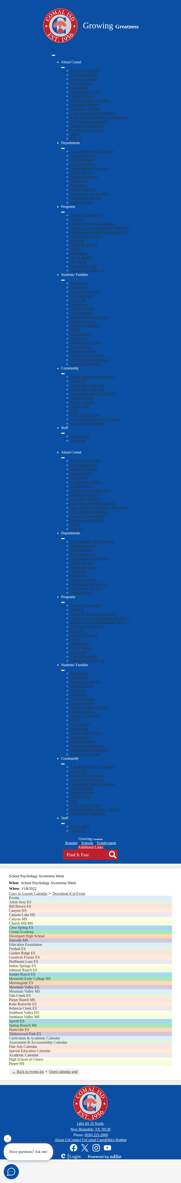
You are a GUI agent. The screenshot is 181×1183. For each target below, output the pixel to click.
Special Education (83, 266)
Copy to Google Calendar (28, 894)
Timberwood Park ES (25, 1034)
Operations (78, 181)
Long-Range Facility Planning (92, 113)
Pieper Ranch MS (22, 1000)
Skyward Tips (80, 347)
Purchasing (78, 185)
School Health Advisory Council (94, 419)
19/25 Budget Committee (89, 122)
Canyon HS (18, 911)
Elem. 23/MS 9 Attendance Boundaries (99, 117)
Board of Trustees (83, 79)
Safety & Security (83, 190)
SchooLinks (79, 338)
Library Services (82, 321)
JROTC (76, 249)
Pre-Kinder (78, 262)
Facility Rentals (82, 398)
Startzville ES (19, 1030)
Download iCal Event (69, 894)
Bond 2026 (78, 88)
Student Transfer (82, 351)
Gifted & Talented (83, 245)
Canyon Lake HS (22, 915)
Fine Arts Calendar (23, 1047)
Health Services (82, 173)
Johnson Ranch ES (23, 970)
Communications (83, 164)
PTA (74, 411)
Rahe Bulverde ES (23, 1004)
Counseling (78, 304)
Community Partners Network (92, 394)
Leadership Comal (84, 105)
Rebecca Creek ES (23, 1008)
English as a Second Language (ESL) (98, 232)
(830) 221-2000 (96, 1135)
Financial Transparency (87, 126)
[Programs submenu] (63, 212)
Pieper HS (16, 1064)
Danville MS (18, 940)
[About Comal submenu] (63, 67)
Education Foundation (25, 945)
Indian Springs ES (22, 966)
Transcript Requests (85, 364)
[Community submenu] (63, 373)
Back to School (81, 296)
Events (14, 898)
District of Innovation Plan (90, 100)
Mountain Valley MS (24, 991)
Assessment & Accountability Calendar (38, 1042)
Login (75, 1156)
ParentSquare (80, 334)
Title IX (76, 139)
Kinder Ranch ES (22, 974)
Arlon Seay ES (20, 902)
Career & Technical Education (92, 224)
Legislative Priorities (85, 109)
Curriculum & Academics (89, 168)
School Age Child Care (87, 270)
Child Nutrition (81, 160)
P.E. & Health (80, 258)
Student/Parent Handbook (89, 360)
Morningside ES (21, 983)
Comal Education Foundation (92, 377)
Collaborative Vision (85, 92)
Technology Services (86, 198)
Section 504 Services (86, 343)
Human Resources (84, 177)
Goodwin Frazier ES (24, 957)
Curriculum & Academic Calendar (34, 1038)
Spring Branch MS (23, 1025)
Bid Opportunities (83, 75)
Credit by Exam (82, 309)
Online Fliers (80, 406)
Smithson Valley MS (24, 1017)
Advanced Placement (86, 215)
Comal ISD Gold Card (87, 385)
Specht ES (17, 1021)
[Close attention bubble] (7, 1139)
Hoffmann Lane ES (23, 962)
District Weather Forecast (89, 317)
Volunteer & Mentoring (87, 423)
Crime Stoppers (82, 313)
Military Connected (84, 326)
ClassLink (78, 300)
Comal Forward (82, 96)
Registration (79, 283)
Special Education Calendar (29, 1051)
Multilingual (79, 253)
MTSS (75, 330)
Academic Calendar (85, 292)
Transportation (81, 202)
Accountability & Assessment (92, 151)
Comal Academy (21, 932)
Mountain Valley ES (24, 987)
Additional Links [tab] (90, 847)
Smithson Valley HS (24, 1013)
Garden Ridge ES (22, 953)
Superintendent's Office (87, 130)
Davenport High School (27, 936)
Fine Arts (77, 241)
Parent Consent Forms (86, 355)
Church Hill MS (21, 923)
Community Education (87, 389)
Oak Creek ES (20, 996)
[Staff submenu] (63, 433)
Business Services (83, 156)
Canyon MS (18, 919)
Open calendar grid (63, 1072)
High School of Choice (26, 1059)
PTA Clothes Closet (85, 415)
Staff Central (79, 436)
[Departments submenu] (63, 148)
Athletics (77, 219)
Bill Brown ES (20, 906)
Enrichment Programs (86, 236)
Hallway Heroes (82, 402)
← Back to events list (28, 1072)
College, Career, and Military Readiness (100, 228)
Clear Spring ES (21, 928)
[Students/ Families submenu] (63, 280)
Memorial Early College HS (30, 979)
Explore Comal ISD (85, 71)
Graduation (78, 287)
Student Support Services (89, 194)
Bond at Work (80, 83)
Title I (74, 134)
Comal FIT (78, 381)
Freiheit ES (17, 949)
